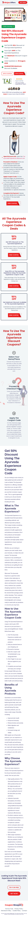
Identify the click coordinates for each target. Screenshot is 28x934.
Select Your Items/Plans (14, 358)
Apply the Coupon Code (14, 419)
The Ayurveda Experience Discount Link (14, 157)
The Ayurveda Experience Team (20, 83)
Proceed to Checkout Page (14, 387)
